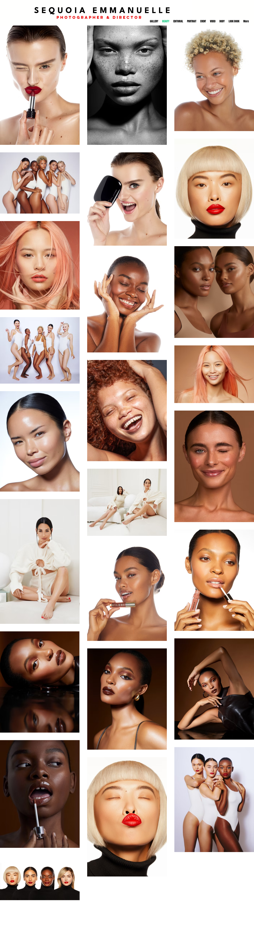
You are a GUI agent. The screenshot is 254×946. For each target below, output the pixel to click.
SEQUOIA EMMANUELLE (103, 11)
